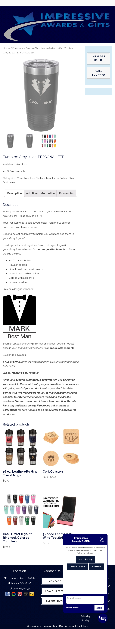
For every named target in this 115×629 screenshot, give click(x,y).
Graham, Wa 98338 (20, 583)
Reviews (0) (66, 193)
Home (6, 48)
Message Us (99, 58)
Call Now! (96, 567)
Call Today (97, 73)
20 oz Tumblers (26, 178)
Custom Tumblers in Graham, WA (44, 48)
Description (14, 193)
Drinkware (17, 48)
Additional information (40, 193)
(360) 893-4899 (21, 588)
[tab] (14, 193)
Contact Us (57, 581)
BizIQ (68, 608)
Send (99, 608)
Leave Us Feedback (57, 591)
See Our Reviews (57, 601)
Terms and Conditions (76, 626)
